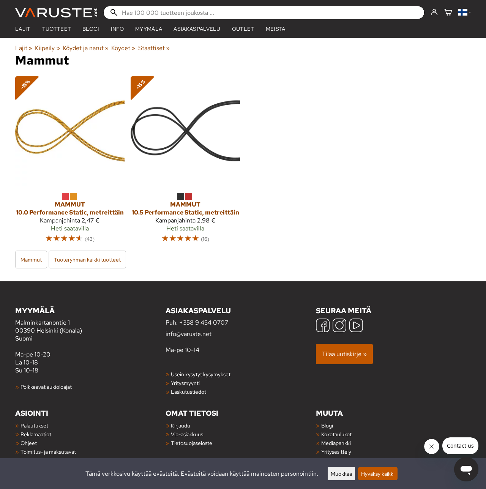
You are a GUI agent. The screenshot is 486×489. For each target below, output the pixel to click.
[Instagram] (339, 326)
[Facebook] (323, 326)
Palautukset (34, 425)
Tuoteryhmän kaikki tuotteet (87, 259)
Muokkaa (341, 473)
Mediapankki (336, 442)
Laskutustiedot (188, 391)
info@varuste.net (188, 334)
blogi (90, 28)
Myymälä (148, 28)
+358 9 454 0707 (203, 323)
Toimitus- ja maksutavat (48, 451)
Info (117, 28)
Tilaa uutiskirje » (344, 354)
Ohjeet (29, 442)
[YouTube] (356, 326)
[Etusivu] (56, 12)
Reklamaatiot (36, 434)
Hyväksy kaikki (377, 473)
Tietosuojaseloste (191, 442)
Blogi (327, 425)
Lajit (23, 28)
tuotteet (56, 28)
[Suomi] (464, 12)
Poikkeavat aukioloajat (46, 386)
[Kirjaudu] (434, 12)
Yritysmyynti (185, 382)
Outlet (243, 28)
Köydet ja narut (86, 48)
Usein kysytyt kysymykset (200, 374)
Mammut (31, 259)
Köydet (123, 48)
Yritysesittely (336, 451)
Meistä (276, 28)
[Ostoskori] (448, 12)
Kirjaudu (180, 425)
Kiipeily (47, 48)
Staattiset (154, 48)
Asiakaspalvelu (197, 28)
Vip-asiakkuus (187, 434)
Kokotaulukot (336, 434)
